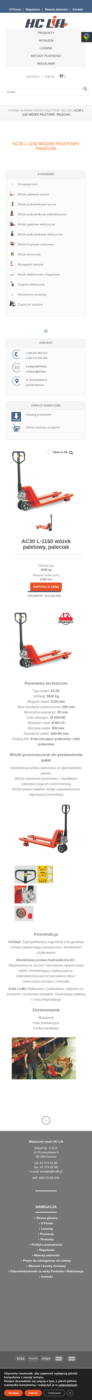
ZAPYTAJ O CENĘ (46, 586)
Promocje (47, 1234)
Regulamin (33, 9)
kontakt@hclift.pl (51, 1171)
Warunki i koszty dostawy (47, 1266)
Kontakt (78, 9)
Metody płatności (56, 9)
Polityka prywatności (47, 1244)
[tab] (44, 595)
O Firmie (15, 9)
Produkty (47, 1239)
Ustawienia (54, 1393)
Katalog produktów (38, 414)
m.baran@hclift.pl (36, 371)
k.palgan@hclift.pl (36, 366)
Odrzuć (33, 1393)
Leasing (46, 48)
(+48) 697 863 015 (36, 353)
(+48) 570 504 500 (36, 358)
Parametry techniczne (44, 595)
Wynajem (46, 40)
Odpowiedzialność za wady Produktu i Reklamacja (47, 1271)
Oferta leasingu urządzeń (43, 427)
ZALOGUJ (33, 76)
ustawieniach (68, 1385)
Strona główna (47, 1218)
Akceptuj (13, 1393)
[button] (71, 453)
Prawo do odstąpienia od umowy (47, 1260)
